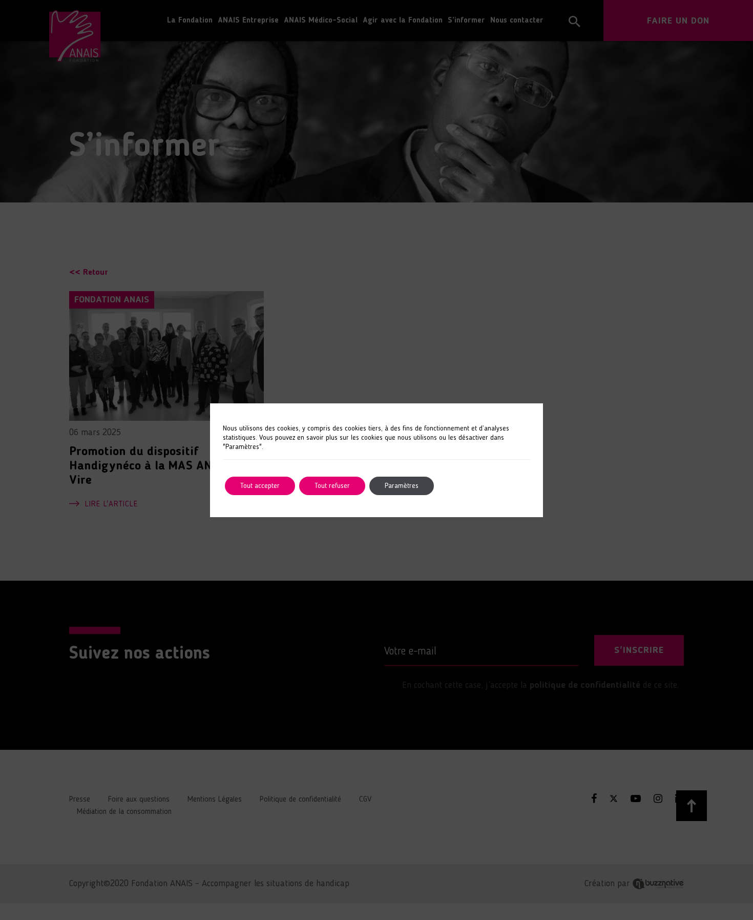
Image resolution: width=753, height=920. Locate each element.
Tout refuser (332, 485)
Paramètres (402, 485)
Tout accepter (260, 485)
